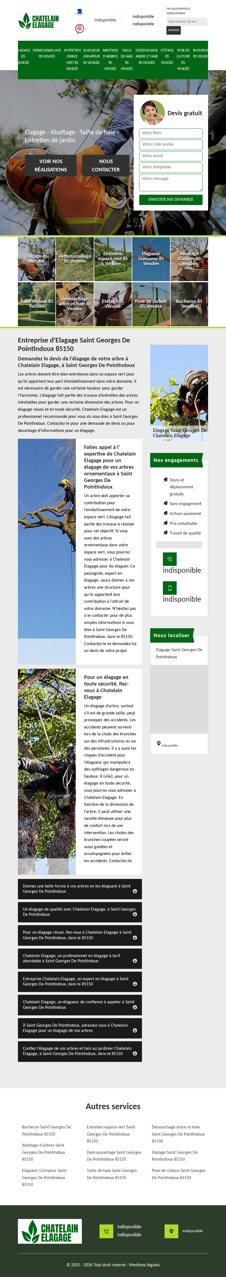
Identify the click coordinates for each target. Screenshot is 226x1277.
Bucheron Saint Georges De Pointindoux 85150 (46, 1131)
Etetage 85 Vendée (167, 56)
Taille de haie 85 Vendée (127, 59)
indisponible (105, 20)
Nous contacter (106, 166)
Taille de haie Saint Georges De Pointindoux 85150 (112, 1174)
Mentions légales (144, 1265)
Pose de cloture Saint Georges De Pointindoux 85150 (178, 1174)
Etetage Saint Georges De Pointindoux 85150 (175, 1156)
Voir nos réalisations (51, 166)
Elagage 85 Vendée (23, 56)
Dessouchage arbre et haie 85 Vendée (147, 56)
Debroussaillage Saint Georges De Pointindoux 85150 (114, 1156)
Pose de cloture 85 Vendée (183, 59)
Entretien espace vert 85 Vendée (72, 59)
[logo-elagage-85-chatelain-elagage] (38, 20)
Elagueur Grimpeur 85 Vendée (91, 56)
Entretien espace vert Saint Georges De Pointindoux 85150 (111, 1134)
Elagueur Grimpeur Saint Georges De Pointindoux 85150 (44, 1178)
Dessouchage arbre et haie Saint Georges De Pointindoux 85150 (178, 1134)
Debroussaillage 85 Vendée (47, 53)
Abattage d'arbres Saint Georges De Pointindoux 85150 (43, 1152)
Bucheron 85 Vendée (201, 53)
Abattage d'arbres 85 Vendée (110, 59)
